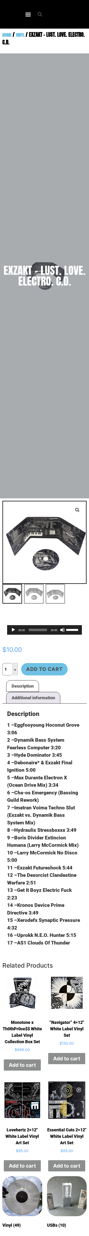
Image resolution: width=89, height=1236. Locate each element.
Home (6, 35)
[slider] (73, 629)
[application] (44, 630)
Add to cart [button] (22, 1065)
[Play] (13, 630)
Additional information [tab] (33, 697)
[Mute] (62, 630)
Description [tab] (23, 686)
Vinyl (20, 35)
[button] (28, 14)
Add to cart (44, 669)
